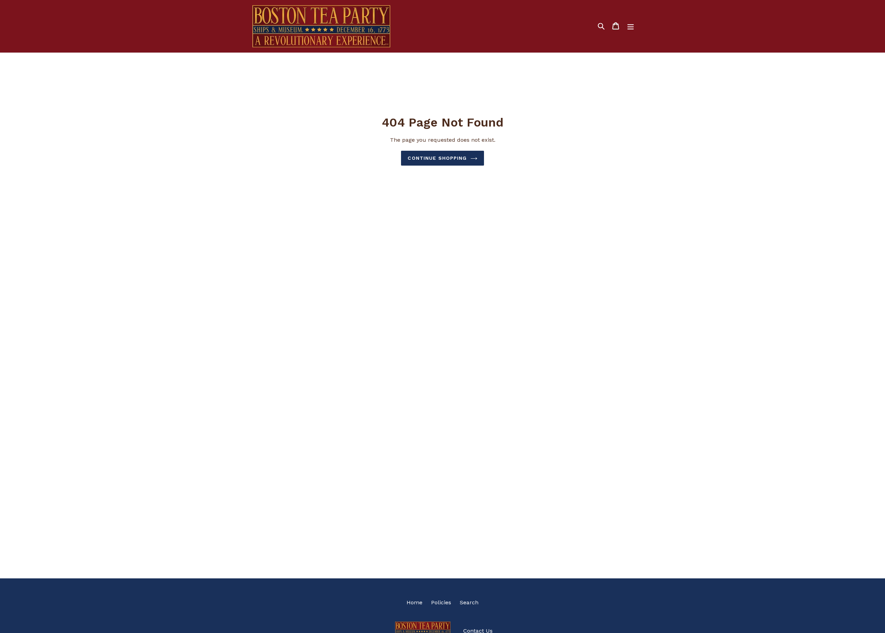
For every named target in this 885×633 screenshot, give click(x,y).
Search (469, 602)
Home (414, 602)
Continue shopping (437, 158)
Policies (441, 602)
